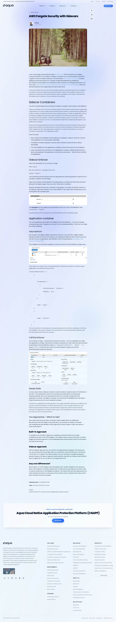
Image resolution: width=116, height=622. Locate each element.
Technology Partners (53, 596)
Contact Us (76, 607)
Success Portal (77, 610)
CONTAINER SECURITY (44, 482)
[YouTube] (12, 578)
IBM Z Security (51, 589)
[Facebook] (23, 578)
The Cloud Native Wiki (79, 549)
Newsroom (76, 584)
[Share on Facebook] (91, 10)
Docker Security (51, 586)
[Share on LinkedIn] (91, 18)
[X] (8, 578)
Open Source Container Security (104, 568)
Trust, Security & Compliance (81, 592)
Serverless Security (100, 557)
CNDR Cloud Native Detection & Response (58, 551)
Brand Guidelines (78, 589)
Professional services (79, 597)
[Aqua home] (8, 6)
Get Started (108, 6)
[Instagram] (19, 578)
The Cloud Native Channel (80, 560)
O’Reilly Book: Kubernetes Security (82, 562)
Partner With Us (51, 599)
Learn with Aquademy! (79, 573)
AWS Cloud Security (78, 554)
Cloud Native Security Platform (103, 546)
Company (73, 6)
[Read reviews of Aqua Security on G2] (24, 571)
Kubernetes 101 (77, 551)
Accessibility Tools (108, 618)
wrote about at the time (71, 78)
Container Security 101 (79, 571)
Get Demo (58, 520)
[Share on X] (91, 14)
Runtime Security (44, 485)
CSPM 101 (75, 568)
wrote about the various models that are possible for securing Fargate (57, 85)
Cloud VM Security (100, 560)
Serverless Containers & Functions (56, 557)
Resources (62, 6)
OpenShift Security (52, 573)
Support (104, 1)
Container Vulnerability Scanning (104, 565)
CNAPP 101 (75, 565)
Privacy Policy (85, 618)
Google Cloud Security (53, 581)
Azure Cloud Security (53, 578)
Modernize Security (52, 549)
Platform (41, 6)
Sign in (92, 1)
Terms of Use (92, 618)
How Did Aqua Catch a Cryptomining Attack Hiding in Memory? (19, 1)
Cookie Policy (99, 618)
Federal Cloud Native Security (55, 562)
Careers (75, 586)
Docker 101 (76, 557)
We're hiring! (110, 1)
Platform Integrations (100, 571)
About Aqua (76, 581)
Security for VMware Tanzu (54, 584)
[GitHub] (15, 578)
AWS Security (36, 485)
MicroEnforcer (59, 74)
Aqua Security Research (79, 546)
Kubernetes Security (52, 570)
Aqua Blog (34, 12)
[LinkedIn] (4, 578)
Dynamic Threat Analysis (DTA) (103, 562)
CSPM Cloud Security (100, 549)
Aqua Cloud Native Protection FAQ (82, 595)
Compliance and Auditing (54, 554)
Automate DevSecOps (53, 546)
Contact (98, 1)
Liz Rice (37, 23)
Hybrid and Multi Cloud (53, 560)
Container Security (100, 551)
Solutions (51, 6)
